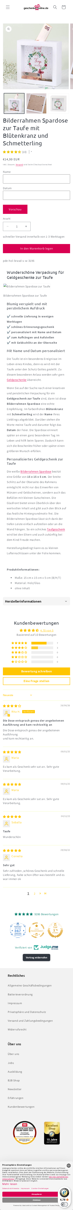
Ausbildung (15, 1071)
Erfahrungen (16, 1098)
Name (7, 172)
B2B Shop (14, 1080)
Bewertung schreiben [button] (36, 671)
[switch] (64, 1204)
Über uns (13, 1054)
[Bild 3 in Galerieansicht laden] (58, 103)
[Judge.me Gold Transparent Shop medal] (36, 930)
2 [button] (34, 893)
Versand (19, 164)
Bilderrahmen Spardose (35, 471)
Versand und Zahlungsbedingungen (30, 1020)
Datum (7, 188)
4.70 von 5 (46, 630)
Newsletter (15, 1089)
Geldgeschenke (16, 380)
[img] (12, 706)
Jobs (11, 1063)
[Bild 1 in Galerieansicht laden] (14, 103)
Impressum (15, 1003)
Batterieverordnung (20, 994)
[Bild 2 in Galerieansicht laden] (36, 103)
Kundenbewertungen (21, 1106)
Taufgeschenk (56, 529)
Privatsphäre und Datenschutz (27, 1012)
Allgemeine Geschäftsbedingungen (30, 985)
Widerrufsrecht (17, 1029)
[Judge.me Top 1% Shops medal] (55, 930)
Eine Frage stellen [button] (36, 681)
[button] (8, 7)
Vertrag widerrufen (36, 957)
